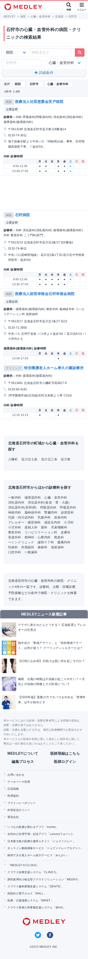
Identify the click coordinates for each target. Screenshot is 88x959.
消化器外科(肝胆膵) (22, 507)
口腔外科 (14, 552)
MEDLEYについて (22, 753)
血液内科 (60, 517)
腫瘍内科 (63, 542)
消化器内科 (16, 502)
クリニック (13, 368)
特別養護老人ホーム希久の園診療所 (54, 368)
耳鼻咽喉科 (59, 527)
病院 (9, 102)
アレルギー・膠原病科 (24, 522)
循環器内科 (33, 497)
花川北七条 (29, 459)
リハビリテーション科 (41, 532)
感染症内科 (52, 522)
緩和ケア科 (46, 542)
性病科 (13, 547)
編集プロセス (23, 761)
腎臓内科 (50, 512)
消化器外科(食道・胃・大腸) (48, 502)
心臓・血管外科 (55, 497)
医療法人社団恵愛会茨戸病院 (39, 102)
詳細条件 (45, 73)
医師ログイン (65, 761)
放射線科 (57, 547)
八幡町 (13, 459)
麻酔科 (42, 547)
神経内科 (14, 512)
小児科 (69, 522)
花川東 (65, 459)
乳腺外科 (44, 517)
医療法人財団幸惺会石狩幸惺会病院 (45, 294)
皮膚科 (65, 532)
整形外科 (14, 532)
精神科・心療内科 (38, 537)
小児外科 (14, 527)
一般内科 (14, 497)
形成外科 (14, 537)
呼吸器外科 (68, 507)
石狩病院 (22, 215)
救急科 (59, 537)
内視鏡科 (27, 547)
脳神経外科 (33, 512)
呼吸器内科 (48, 507)
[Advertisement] (45, 192)
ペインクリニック (21, 542)
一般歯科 (31, 552)
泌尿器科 (67, 512)
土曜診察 (12, 109)
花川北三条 (49, 459)
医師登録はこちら (65, 753)
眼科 (44, 527)
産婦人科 (31, 527)
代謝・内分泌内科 (21, 517)
